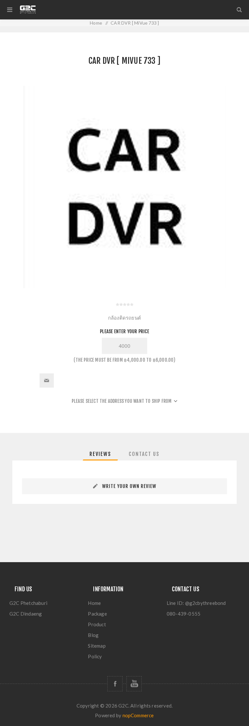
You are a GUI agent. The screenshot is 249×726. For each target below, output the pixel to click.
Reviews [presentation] (100, 454)
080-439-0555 (183, 614)
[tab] (100, 454)
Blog (93, 635)
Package (97, 614)
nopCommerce (138, 715)
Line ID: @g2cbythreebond (196, 603)
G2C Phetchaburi (28, 603)
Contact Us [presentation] (144, 454)
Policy (95, 656)
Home (94, 603)
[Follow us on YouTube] (134, 683)
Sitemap (96, 646)
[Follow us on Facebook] (115, 683)
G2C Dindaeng (25, 614)
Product (97, 624)
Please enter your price (124, 331)
